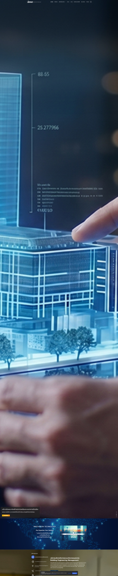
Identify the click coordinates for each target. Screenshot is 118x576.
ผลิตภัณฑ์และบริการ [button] (62, 1)
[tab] (40, 557)
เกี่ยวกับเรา (56, 1)
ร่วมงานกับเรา (83, 1)
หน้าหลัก (52, 1)
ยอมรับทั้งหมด (74, 573)
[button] (1, 259)
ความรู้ (71, 1)
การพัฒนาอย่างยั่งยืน (77, 1)
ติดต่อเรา (87, 1)
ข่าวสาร (68, 1)
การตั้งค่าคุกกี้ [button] (69, 573)
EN (90, 1)
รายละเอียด (105, 515)
